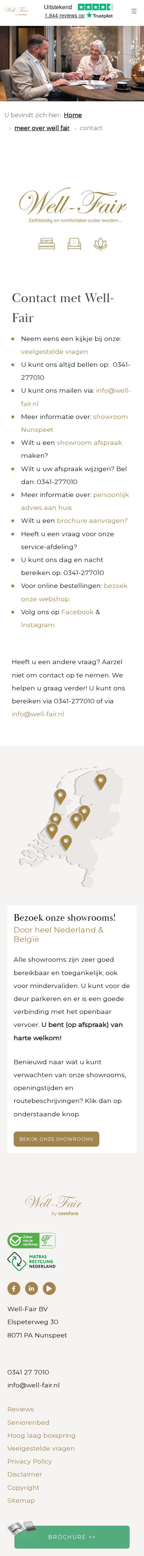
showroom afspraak (89, 442)
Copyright (23, 1487)
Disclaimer (24, 1474)
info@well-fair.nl (38, 714)
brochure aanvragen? (92, 520)
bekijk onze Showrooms (56, 1139)
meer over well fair (42, 128)
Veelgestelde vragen (41, 1448)
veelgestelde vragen (54, 351)
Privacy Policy (29, 1461)
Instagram (38, 625)
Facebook (77, 612)
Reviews (20, 1409)
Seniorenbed (28, 1422)
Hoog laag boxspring (41, 1435)
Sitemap (21, 1500)
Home (73, 115)
